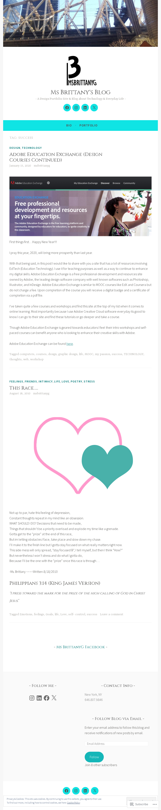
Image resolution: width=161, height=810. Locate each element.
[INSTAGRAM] (76, 791)
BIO (69, 125)
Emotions (26, 614)
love (65, 381)
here (69, 343)
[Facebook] (46, 698)
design (14, 148)
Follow (94, 757)
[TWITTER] (95, 791)
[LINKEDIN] (85, 791)
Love (63, 614)
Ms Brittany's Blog (80, 92)
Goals (49, 614)
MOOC (89, 354)
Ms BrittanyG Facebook (80, 647)
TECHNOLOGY (133, 354)
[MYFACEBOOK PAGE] (66, 791)
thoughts (15, 359)
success (117, 354)
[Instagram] (76, 108)
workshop (37, 359)
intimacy (46, 381)
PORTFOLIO (88, 125)
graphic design (67, 354)
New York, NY (93, 694)
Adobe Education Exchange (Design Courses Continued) (55, 157)
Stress (89, 381)
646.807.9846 (94, 700)
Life (57, 381)
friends (31, 381)
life (81, 354)
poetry (76, 381)
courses (41, 354)
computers (27, 354)
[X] (54, 698)
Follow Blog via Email (118, 718)
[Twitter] (94, 108)
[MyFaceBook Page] (67, 108)
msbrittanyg (42, 165)
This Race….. (23, 388)
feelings (16, 381)
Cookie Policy (73, 802)
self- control (76, 614)
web (26, 359)
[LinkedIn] (85, 108)
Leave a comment (111, 614)
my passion (102, 354)
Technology (32, 148)
